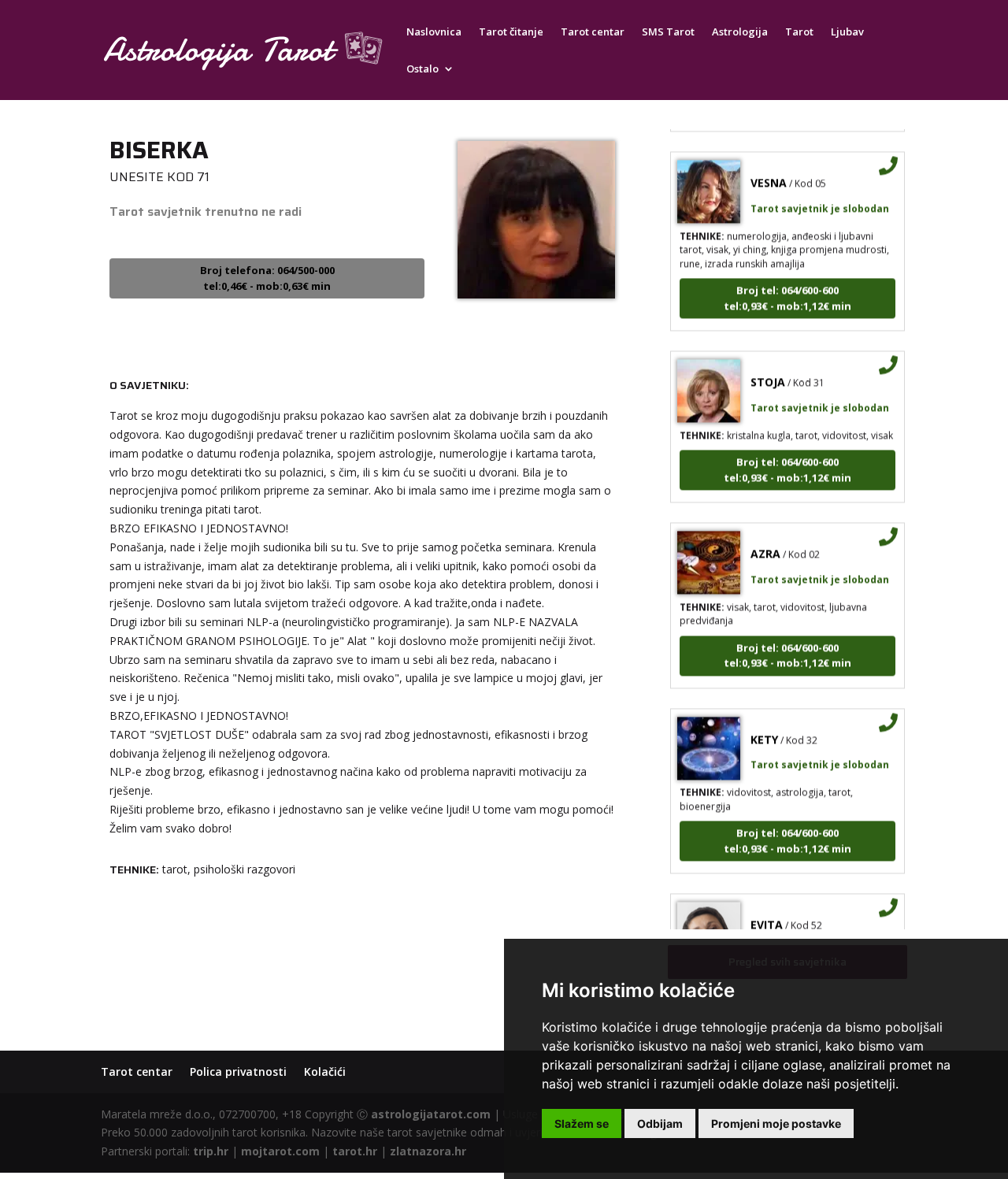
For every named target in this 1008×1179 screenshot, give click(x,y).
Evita (766, 915)
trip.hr (210, 1151)
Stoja (767, 372)
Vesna (768, 173)
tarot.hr (354, 1151)
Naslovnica (433, 32)
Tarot (799, 32)
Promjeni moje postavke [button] (776, 1123)
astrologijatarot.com (431, 1114)
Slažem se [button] (581, 1123)
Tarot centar (592, 32)
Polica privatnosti (238, 1071)
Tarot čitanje (511, 32)
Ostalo (422, 69)
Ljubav (847, 32)
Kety (764, 730)
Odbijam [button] (660, 1123)
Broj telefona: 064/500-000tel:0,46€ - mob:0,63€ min (267, 278)
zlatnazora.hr (428, 1151)
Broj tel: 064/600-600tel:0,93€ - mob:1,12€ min (787, 289)
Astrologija (740, 32)
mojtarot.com (280, 1151)
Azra (765, 544)
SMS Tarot (668, 32)
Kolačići (325, 1071)
